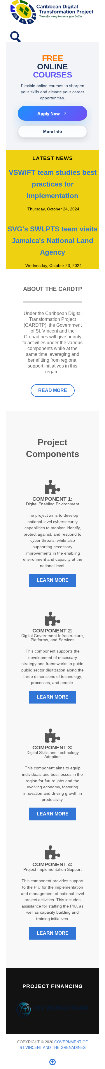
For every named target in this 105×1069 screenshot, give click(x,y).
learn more (53, 580)
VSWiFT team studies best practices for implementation (53, 184)
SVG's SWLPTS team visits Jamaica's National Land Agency (52, 240)
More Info (52, 131)
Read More (52, 390)
